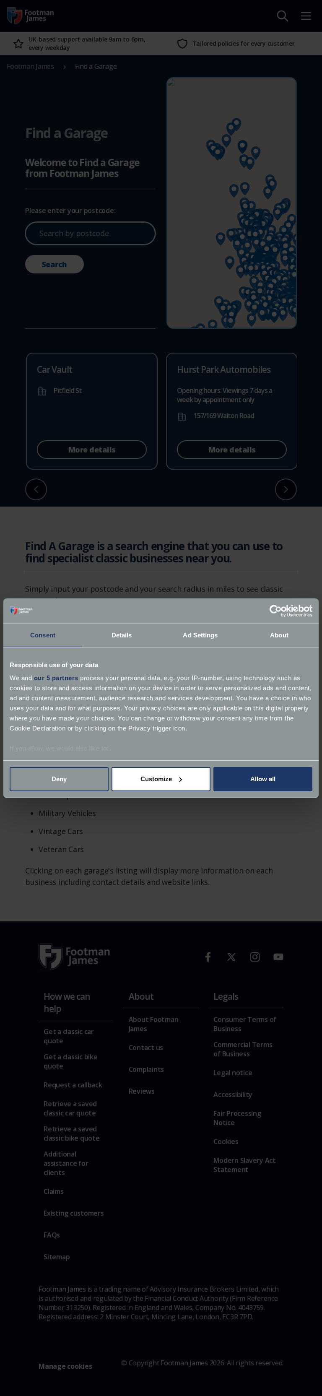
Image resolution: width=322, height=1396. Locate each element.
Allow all (262, 778)
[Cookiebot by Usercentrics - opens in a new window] (275, 611)
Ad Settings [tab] (200, 635)
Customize (156, 778)
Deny (59, 778)
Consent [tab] (42, 635)
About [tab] (279, 635)
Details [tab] (122, 635)
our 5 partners (56, 677)
